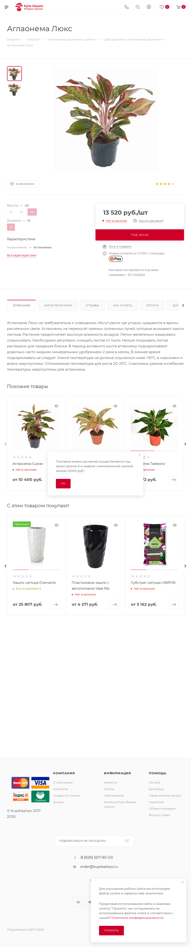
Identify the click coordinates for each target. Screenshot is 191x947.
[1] (157, 184)
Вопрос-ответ (159, 815)
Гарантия (156, 802)
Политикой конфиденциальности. (137, 918)
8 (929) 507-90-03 (97, 857)
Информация (117, 773)
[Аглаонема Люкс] (105, 118)
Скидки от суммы (66, 795)
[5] (173, 184)
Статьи (109, 789)
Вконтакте (78, 902)
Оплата (152, 305)
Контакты (60, 789)
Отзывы (92, 305)
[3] (165, 184)
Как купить (122, 305)
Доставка (156, 789)
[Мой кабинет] (149, 7)
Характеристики (58, 305)
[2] (161, 184)
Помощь (157, 773)
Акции (58, 802)
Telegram (90, 902)
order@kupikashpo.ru (99, 866)
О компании (63, 782)
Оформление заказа (165, 795)
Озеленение (114, 795)
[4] (169, 184)
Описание (21, 305)
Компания (64, 773)
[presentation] (5, 444)
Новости (110, 782)
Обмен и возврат (162, 808)
